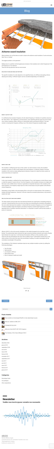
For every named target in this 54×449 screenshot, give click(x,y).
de (30, 1)
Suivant (49, 300)
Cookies (12, 441)
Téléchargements (6, 441)
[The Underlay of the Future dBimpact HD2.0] (3, 333)
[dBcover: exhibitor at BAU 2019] (3, 322)
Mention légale (9, 438)
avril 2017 (4, 363)
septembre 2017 (6, 358)
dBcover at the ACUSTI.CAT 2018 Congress (15, 329)
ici (18, 402)
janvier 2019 (5, 345)
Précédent (5, 300)
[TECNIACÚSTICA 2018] (3, 326)
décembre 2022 (5, 343)
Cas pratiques (5, 380)
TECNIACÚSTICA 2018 (10, 325)
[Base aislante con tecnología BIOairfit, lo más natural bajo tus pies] (3, 318)
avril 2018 (4, 349)
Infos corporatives (6, 383)
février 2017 (5, 367)
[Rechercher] (51, 309)
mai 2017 (4, 361)
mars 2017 (4, 365)
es (26, 1)
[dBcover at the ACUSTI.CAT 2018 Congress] (3, 330)
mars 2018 (4, 352)
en (28, 1)
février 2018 (5, 354)
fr (24, 1)
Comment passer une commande (10, 439)
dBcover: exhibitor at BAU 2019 (12, 321)
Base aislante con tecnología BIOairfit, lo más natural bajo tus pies (21, 318)
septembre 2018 (6, 347)
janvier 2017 (5, 370)
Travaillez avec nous (23, 439)
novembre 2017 (5, 356)
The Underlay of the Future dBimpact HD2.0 (15, 333)
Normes (4, 438)
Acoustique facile (6, 378)
